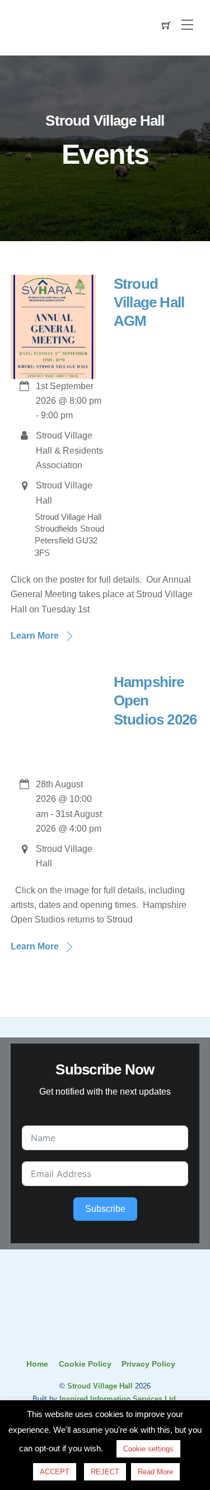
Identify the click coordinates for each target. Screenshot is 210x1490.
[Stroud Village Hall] (105, 1335)
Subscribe (105, 1209)
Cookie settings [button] (148, 1449)
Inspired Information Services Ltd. (118, 1399)
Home (37, 1363)
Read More (155, 1472)
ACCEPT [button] (54, 1472)
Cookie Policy (85, 1363)
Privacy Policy (148, 1363)
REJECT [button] (105, 1472)
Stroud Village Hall (100, 1386)
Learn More (35, 635)
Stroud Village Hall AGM (149, 302)
